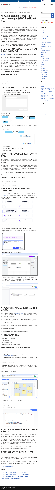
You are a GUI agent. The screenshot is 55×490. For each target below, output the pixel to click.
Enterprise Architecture (45, 50)
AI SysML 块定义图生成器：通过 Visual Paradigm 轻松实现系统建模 (15, 474)
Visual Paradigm (44, 76)
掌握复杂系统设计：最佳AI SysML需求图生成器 (11, 478)
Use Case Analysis (44, 70)
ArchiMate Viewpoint (45, 38)
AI (41, 34)
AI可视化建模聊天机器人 (19, 313)
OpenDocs (4, 195)
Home (2, 12)
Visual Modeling (44, 74)
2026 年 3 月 (43, 112)
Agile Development (44, 32)
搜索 (42, 12)
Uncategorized (44, 68)
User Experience (44, 72)
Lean (42, 54)
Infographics (43, 52)
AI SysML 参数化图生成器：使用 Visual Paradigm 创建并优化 (14, 472)
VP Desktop (3, 54)
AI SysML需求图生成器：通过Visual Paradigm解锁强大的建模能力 (15, 476)
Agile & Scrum (43, 30)
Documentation (51, 4)
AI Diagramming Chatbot (45, 36)
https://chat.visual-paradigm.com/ (15, 354)
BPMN (42, 40)
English (44, 0)
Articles (45, 4)
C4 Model (43, 44)
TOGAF (42, 64)
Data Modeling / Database (46, 46)
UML (42, 66)
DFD (42, 48)
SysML (42, 62)
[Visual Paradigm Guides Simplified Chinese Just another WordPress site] (5, 4)
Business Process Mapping (46, 42)
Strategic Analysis (44, 60)
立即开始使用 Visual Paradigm (7, 466)
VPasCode (43, 78)
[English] (41, 22)
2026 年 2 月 (43, 114)
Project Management (45, 58)
